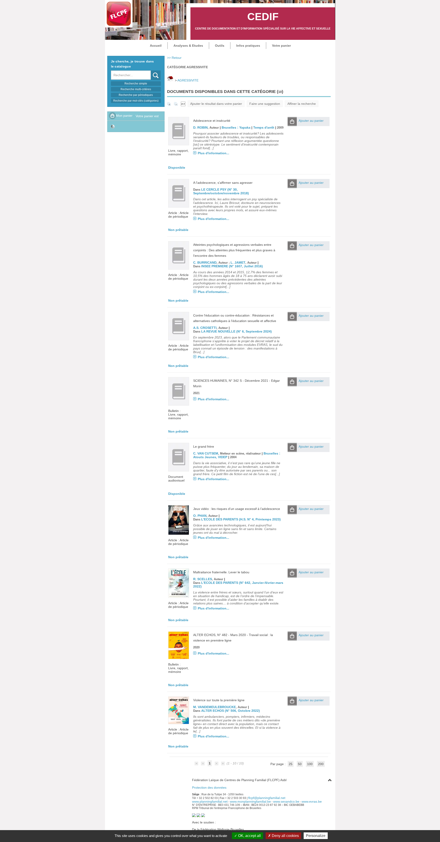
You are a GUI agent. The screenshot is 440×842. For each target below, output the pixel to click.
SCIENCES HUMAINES (210, 380)
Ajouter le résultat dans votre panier (216, 104)
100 (310, 764)
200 (321, 764)
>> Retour (174, 58)
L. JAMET (238, 262)
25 (290, 764)
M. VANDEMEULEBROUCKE (214, 707)
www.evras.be (312, 801)
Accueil (156, 45)
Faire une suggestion (264, 104)
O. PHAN (199, 515)
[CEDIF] (118, 13)
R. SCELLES (202, 579)
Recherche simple (135, 83)
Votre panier (281, 45)
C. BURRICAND (205, 262)
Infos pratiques (248, 45)
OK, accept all (249, 836)
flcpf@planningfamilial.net (266, 798)
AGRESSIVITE (187, 80)
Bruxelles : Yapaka (236, 127)
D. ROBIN (200, 127)
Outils (219, 45)
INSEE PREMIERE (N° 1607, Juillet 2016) (232, 266)
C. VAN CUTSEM (205, 453)
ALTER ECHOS (204, 635)
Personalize (315, 836)
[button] (292, 121)
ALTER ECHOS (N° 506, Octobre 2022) (230, 710)
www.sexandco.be (286, 801)
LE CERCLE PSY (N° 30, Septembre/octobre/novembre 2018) (221, 191)
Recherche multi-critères (136, 89)
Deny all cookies (285, 836)
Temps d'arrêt (263, 127)
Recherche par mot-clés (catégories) (136, 100)
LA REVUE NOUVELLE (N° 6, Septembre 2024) (236, 331)
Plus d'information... (213, 153)
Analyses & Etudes (188, 45)
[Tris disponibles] (183, 104)
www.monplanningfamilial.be (250, 801)
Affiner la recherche (301, 104)
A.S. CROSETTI (205, 328)
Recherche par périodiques (136, 95)
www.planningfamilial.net (210, 801)
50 (300, 764)
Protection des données (209, 787)
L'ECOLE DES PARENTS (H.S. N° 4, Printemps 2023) (241, 519)
